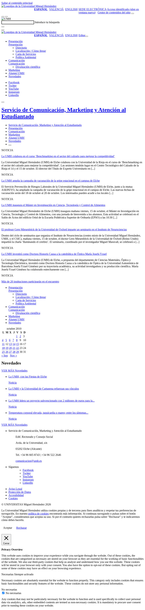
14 (14, 344)
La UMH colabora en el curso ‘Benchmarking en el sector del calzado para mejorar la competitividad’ (58, 156)
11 (3, 344)
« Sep (4, 355)
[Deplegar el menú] (9, 145)
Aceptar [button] (7, 527)
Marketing (14, 70)
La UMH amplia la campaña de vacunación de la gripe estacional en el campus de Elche (50, 180)
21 (14, 347)
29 (17, 351)
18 (3, 347)
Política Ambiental (26, 57)
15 (17, 344)
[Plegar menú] (86, 36)
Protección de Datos (19, 492)
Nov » (13, 355)
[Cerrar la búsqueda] (2, 29)
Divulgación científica (28, 66)
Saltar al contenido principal (17, 2)
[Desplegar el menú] (6, 16)
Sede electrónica (92, 9)
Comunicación (16, 60)
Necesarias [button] (7, 574)
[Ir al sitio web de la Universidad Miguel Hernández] (28, 6)
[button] (15, 44)
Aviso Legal (15, 488)
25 (3, 351)
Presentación (15, 41)
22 (17, 347)
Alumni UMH (16, 73)
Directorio (21, 47)
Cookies (13, 498)
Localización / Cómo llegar (31, 50)
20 (10, 347)
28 (14, 351)
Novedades (14, 76)
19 (6, 347)
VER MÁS (14, 370)
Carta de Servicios (26, 54)
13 (10, 344)
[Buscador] (132, 13)
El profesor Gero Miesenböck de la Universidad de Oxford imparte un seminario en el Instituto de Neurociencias (64, 229)
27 (10, 351)
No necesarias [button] (9, 589)
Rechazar (21, 527)
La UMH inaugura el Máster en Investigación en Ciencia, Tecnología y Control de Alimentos (53, 205)
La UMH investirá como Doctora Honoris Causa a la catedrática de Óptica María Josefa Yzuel (54, 253)
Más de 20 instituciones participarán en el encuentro (30, 281)
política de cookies (38, 513)
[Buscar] (2, 26)
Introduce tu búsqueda (47, 22)
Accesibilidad (16, 495)
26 (6, 351)
